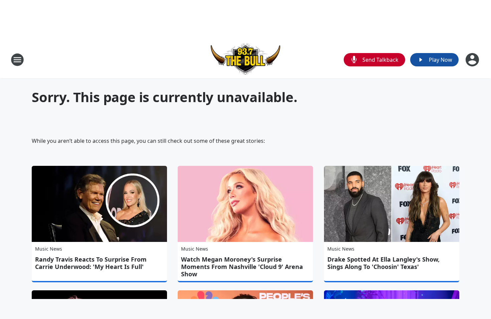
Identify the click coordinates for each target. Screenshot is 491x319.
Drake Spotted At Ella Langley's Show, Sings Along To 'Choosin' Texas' (383, 263)
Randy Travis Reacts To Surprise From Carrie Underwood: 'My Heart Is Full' (91, 263)
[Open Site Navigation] (17, 59)
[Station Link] (245, 59)
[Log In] (473, 59)
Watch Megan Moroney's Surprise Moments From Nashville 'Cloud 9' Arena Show (242, 267)
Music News (48, 249)
